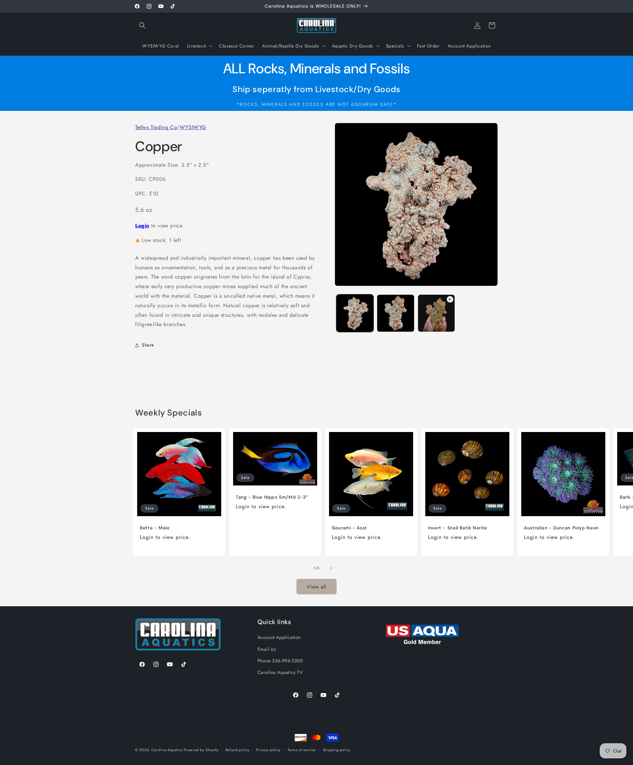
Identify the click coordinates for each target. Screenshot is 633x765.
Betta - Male (155, 528)
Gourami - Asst (349, 528)
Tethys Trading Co (156, 127)
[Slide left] (302, 568)
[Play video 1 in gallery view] (436, 313)
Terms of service (301, 749)
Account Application (279, 637)
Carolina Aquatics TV (280, 672)
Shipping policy (336, 749)
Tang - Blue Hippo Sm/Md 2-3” (272, 497)
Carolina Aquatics (166, 749)
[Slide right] (331, 568)
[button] (142, 25)
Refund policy (238, 749)
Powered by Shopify (201, 749)
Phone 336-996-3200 (280, 660)
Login (142, 226)
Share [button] (148, 345)
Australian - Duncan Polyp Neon (561, 528)
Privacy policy (268, 749)
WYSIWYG (193, 127)
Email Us (266, 649)
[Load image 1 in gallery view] (355, 313)
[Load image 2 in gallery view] (395, 313)
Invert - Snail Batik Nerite (457, 528)
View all (316, 586)
